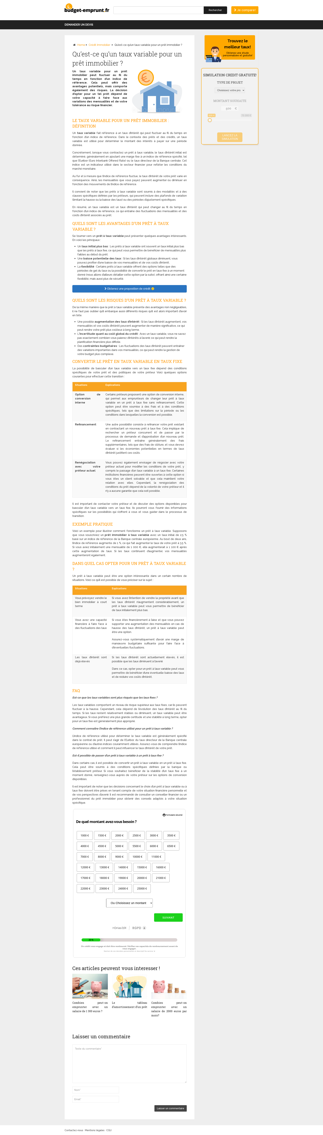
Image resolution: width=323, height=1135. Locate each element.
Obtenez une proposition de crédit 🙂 (130, 288)
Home (81, 44)
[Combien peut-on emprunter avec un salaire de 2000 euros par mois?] (169, 986)
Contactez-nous (74, 1130)
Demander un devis (79, 24)
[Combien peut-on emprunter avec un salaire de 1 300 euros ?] (90, 986)
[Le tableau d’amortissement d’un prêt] (129, 986)
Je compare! (246, 10)
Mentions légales (94, 1130)
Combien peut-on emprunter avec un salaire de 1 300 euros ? (90, 1007)
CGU (109, 1130)
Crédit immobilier (99, 44)
